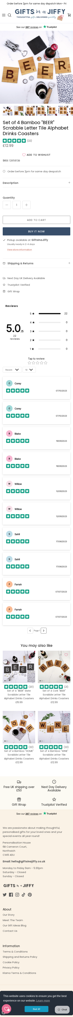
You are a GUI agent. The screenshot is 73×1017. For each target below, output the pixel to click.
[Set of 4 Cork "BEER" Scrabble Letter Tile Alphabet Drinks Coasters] (54, 667)
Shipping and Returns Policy (20, 957)
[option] (36, 67)
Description (10, 183)
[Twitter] (5, 895)
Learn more (43, 1000)
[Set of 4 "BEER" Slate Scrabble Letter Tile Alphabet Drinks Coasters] (19, 667)
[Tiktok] (23, 895)
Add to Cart (36, 220)
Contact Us (10, 931)
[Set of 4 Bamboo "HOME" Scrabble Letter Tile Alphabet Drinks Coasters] (19, 727)
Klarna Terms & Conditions (19, 973)
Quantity (9, 197)
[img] (14, 141)
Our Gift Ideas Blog (14, 925)
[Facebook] (11, 895)
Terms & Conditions (15, 951)
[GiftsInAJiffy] (40, 15)
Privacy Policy (11, 967)
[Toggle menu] (3, 15)
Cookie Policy (11, 962)
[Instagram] (17, 895)
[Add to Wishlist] (31, 655)
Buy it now (36, 231)
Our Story (8, 915)
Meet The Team (13, 920)
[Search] (11, 15)
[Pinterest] (30, 895)
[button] (48, 313)
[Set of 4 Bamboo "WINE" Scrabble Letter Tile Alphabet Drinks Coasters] (54, 727)
